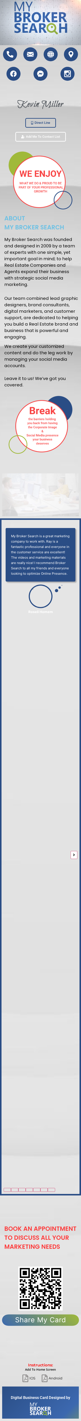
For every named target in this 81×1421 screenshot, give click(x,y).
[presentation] (7, 855)
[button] (7, 1190)
